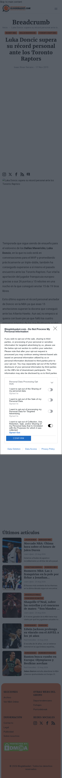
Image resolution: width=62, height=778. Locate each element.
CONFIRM (18, 438)
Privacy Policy (48, 449)
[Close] (56, 329)
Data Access (31, 449)
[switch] (50, 389)
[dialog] (31, 389)
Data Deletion (14, 449)
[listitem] (31, 383)
